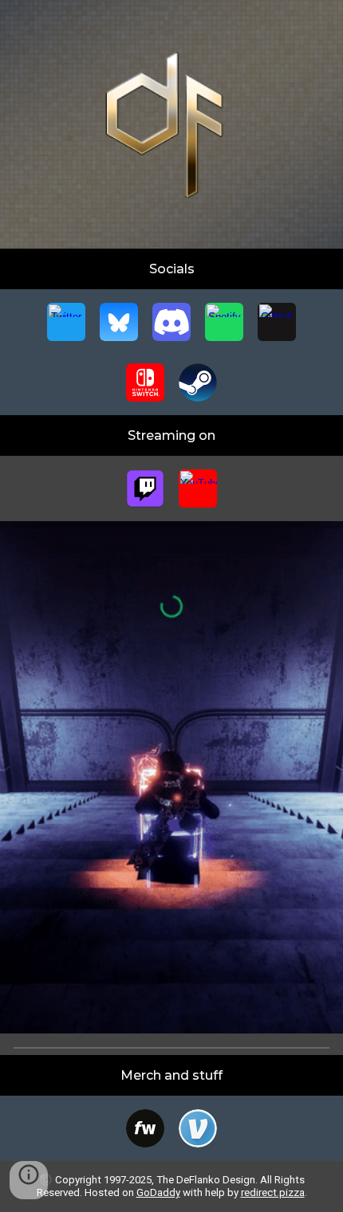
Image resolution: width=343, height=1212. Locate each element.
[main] (172, 269)
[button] (29, 1180)
